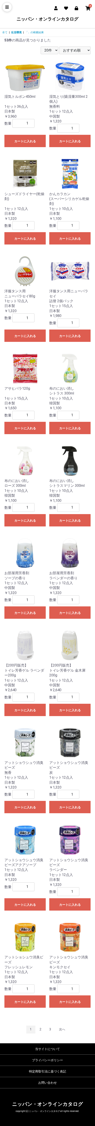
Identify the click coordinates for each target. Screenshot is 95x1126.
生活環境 (16, 32)
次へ (62, 1029)
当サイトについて (47, 1049)
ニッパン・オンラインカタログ (47, 19)
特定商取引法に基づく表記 (47, 1071)
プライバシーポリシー (47, 1060)
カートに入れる (25, 141)
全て (5, 32)
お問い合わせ (47, 1082)
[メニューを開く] (7, 7)
